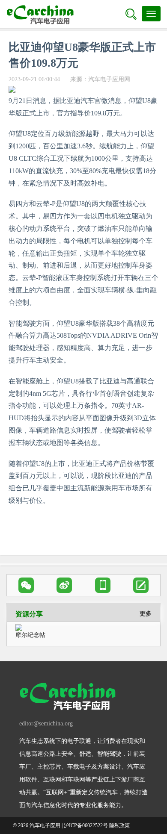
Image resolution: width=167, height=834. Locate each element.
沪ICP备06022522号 (86, 825)
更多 (146, 613)
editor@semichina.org (46, 723)
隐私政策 (119, 825)
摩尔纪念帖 (30, 635)
